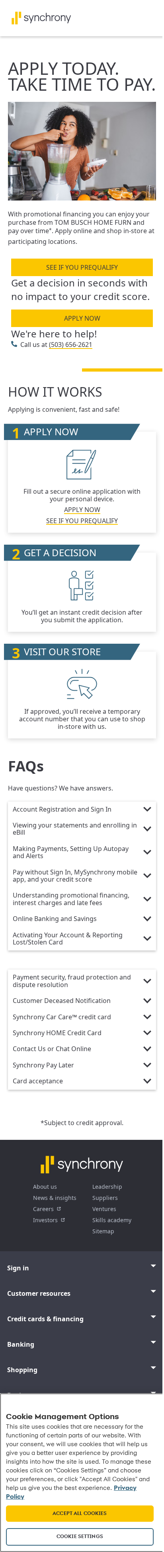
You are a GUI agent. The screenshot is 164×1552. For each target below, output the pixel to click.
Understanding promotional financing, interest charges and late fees (71, 899)
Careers (43, 1209)
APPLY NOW (82, 318)
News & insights (54, 1197)
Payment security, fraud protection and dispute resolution (72, 981)
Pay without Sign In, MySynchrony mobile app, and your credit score (75, 876)
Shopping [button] (22, 1370)
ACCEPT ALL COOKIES (80, 1513)
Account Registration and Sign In (62, 810)
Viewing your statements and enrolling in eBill (75, 829)
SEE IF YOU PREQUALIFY (82, 267)
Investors (45, 1220)
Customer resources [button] (38, 1293)
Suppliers (105, 1197)
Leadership (107, 1186)
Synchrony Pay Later (43, 1065)
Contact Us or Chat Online (52, 1049)
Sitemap (103, 1231)
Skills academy (111, 1220)
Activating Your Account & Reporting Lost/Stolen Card (68, 938)
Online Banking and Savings (55, 919)
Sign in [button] (18, 1268)
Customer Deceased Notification (62, 1001)
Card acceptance (38, 1081)
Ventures (104, 1209)
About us (45, 1186)
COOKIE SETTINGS (80, 1536)
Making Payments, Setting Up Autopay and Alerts (71, 852)
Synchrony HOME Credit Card (57, 1033)
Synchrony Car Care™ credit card (62, 1017)
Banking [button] (20, 1344)
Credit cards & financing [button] (45, 1319)
